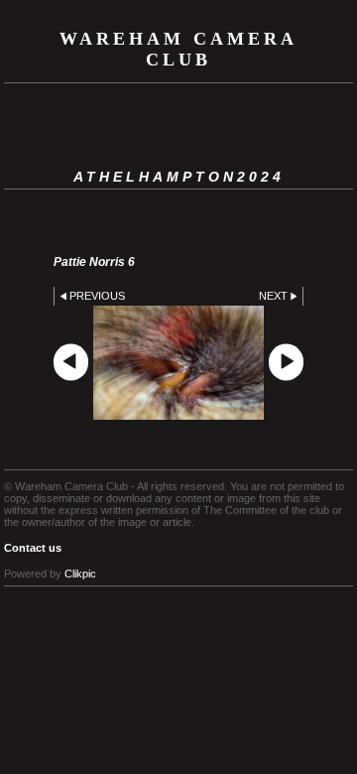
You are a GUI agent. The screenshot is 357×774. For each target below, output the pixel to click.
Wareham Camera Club (179, 49)
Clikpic (80, 574)
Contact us (32, 548)
